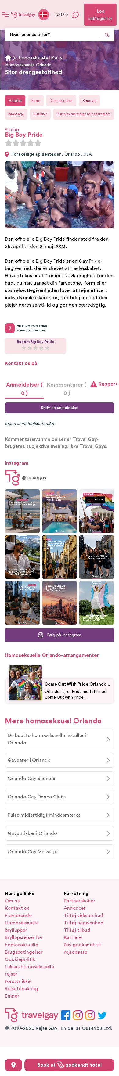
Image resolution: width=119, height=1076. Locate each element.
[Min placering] (13, 1065)
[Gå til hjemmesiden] (23, 15)
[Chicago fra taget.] (22, 603)
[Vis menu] (5, 15)
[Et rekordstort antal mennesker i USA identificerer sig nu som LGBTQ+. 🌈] (96, 511)
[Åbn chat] (75, 14)
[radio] (8, 142)
